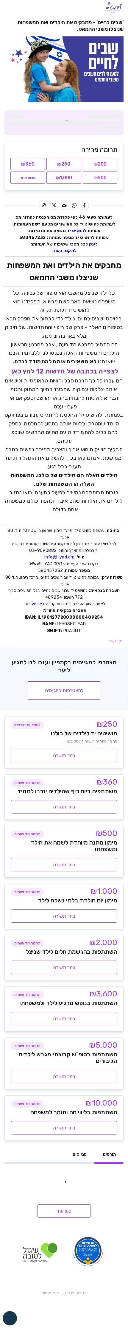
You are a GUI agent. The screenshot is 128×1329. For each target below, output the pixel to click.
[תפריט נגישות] (10, 1318)
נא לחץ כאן (33, 603)
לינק (93, 244)
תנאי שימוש (50, 1293)
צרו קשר (115, 641)
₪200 (100, 164)
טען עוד (64, 1211)
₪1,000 (64, 177)
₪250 (63, 164)
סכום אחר (28, 177)
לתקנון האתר (64, 250)
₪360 (28, 164)
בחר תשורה (64, 755)
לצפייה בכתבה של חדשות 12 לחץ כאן (64, 371)
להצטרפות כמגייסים (64, 690)
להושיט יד (77, 230)
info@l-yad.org (59, 557)
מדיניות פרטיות (75, 1293)
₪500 (100, 177)
